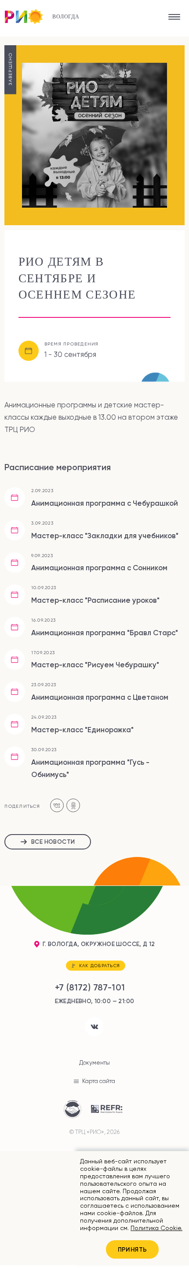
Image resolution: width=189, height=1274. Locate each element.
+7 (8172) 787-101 (90, 987)
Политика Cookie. (156, 1227)
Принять (132, 1249)
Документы (94, 1062)
